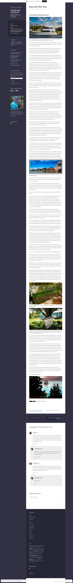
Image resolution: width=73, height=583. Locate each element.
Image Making (41, 549)
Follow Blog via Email (15, 70)
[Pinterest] (18, 91)
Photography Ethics (39, 555)
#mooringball (39, 545)
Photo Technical (32, 525)
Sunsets (39, 560)
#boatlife (30, 545)
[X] (15, 91)
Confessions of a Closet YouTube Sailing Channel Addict (54, 418)
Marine (36, 552)
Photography (31, 527)
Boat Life (40, 546)
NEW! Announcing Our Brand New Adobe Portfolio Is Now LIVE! (16, 31)
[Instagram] (13, 91)
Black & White (35, 546)
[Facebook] (11, 91)
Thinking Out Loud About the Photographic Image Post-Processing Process (15, 56)
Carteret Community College (37, 548)
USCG (30, 561)
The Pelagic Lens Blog (15, 11)
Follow (13, 80)
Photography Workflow (37, 556)
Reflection (40, 410)
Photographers (34, 553)
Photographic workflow (39, 553)
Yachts (41, 411)
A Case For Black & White (34, 417)
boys (51, 410)
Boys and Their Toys (13, 63)
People (32, 553)
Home (11, 24)
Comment (58, 504)
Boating (46, 410)
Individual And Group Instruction (16, 28)
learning (58, 410)
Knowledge (35, 410)
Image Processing (32, 517)
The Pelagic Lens (38, 9)
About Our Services (14, 25)
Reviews (30, 531)
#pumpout (42, 545)
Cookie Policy (19, 581)
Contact (12, 27)
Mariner (30, 411)
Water (33, 561)
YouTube (37, 561)
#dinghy (33, 545)
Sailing (37, 411)
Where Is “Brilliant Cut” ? (15, 33)
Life (38, 410)
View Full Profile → (13, 115)
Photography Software (32, 556)
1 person (37, 443)
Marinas (33, 552)
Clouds (30, 549)
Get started (44, 1)
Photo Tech (31, 523)
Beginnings (32, 546)
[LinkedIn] (16, 91)
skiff (39, 411)
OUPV (30, 553)
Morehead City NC (41, 552)
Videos (31, 561)
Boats (49, 410)
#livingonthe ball (36, 545)
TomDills (34, 432)
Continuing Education (33, 549)
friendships (37, 549)
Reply (33, 445)
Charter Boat (42, 548)
